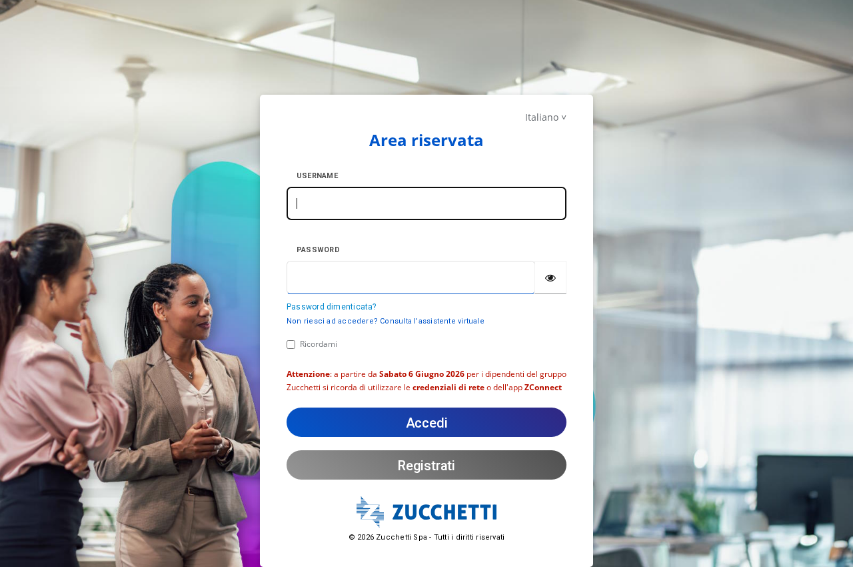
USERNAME (317, 175)
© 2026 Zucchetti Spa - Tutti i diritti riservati (427, 537)
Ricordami (318, 344)
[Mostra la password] (550, 277)
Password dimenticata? (332, 307)
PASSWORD (318, 249)
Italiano (541, 117)
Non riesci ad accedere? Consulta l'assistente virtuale (385, 321)
